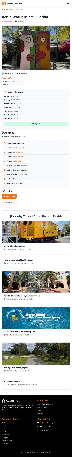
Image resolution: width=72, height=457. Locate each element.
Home (5, 9)
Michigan (5, 438)
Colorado (5, 443)
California (5, 423)
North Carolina (7, 441)
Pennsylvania (6, 435)
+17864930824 (20, 148)
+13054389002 (20, 157)
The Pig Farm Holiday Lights (16, 368)
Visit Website (10, 202)
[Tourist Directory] (12, 3)
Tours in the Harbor (12, 381)
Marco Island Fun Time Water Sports (19, 332)
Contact (40, 413)
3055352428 (19, 161)
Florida (12, 9)
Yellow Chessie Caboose (14, 246)
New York (5, 432)
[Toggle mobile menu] (68, 3)
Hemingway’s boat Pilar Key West (18, 260)
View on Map (10, 196)
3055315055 (19, 152)
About (39, 410)
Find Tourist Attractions (45, 404)
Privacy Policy (42, 407)
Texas (4, 429)
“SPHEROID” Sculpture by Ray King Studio (22, 296)
